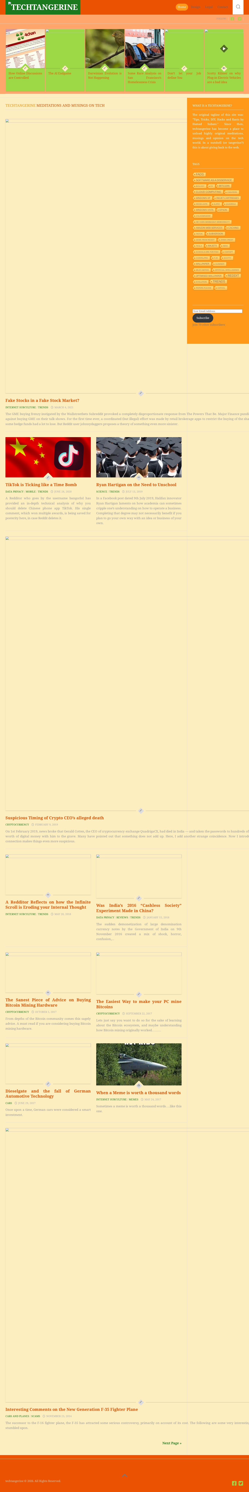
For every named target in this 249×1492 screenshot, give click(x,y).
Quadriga (231, 204)
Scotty (227, 258)
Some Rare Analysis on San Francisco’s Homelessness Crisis (144, 78)
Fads (200, 174)
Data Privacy (14, 491)
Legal (209, 7)
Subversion (216, 233)
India (225, 246)
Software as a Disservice (214, 180)
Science (101, 491)
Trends (43, 407)
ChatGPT (228, 252)
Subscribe (203, 318)
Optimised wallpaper (209, 276)
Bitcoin (224, 185)
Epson (223, 210)
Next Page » (172, 1443)
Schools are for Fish (207, 252)
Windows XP (203, 198)
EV (212, 186)
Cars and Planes (17, 1416)
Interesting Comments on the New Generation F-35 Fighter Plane (71, 1409)
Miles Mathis (202, 270)
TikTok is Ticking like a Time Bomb (41, 484)
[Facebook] (232, 19)
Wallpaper (202, 264)
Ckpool (221, 288)
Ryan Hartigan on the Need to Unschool (136, 484)
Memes (133, 1099)
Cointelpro (202, 258)
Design (195, 7)
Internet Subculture (20, 407)
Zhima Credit (227, 240)
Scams (35, 1416)
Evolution (201, 282)
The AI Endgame (59, 73)
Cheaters (232, 192)
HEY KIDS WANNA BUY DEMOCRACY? (213, 222)
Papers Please (203, 288)
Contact (222, 7)
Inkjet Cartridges (227, 198)
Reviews (122, 917)
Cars (8, 1103)
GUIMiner (219, 264)
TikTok (199, 234)
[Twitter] (240, 19)
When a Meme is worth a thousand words (138, 1092)
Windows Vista (204, 210)
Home (182, 7)
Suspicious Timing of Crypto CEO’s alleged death (54, 818)
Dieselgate (202, 204)
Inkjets (212, 246)
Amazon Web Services (209, 228)
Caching (233, 228)
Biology (200, 186)
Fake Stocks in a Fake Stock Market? (42, 400)
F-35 (216, 258)
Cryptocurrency (17, 824)
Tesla (199, 246)
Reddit (233, 275)
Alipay (217, 204)
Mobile (31, 491)
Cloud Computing (208, 191)
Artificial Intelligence (227, 270)
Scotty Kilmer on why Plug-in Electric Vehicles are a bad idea (224, 78)
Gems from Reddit (205, 240)
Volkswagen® (203, 216)
